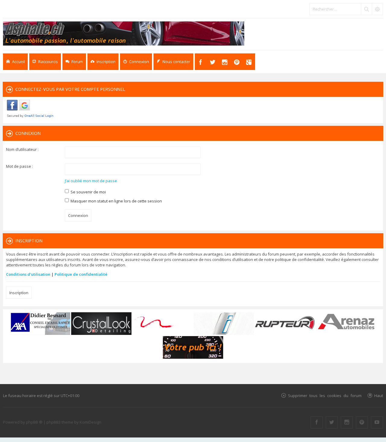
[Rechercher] (366, 9)
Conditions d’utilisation (28, 274)
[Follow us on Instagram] (347, 422)
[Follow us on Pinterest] (362, 422)
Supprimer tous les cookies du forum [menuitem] (325, 395)
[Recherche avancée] (377, 9)
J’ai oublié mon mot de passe (91, 180)
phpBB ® (34, 422)
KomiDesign (90, 422)
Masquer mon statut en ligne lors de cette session (116, 201)
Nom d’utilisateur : (22, 149)
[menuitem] (103, 61)
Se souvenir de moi (88, 192)
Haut (378, 395)
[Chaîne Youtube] (377, 422)
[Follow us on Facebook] (317, 422)
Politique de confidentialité (81, 274)
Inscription (18, 292)
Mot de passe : (19, 166)
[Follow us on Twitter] (332, 422)
